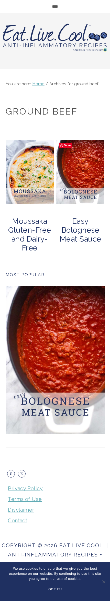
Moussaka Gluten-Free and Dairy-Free (29, 234)
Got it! (55, 589)
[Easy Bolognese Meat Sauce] (55, 360)
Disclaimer (21, 510)
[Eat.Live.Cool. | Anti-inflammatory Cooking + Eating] (55, 52)
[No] (103, 581)
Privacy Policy (25, 488)
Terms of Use (25, 499)
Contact (17, 521)
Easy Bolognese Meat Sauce (80, 230)
